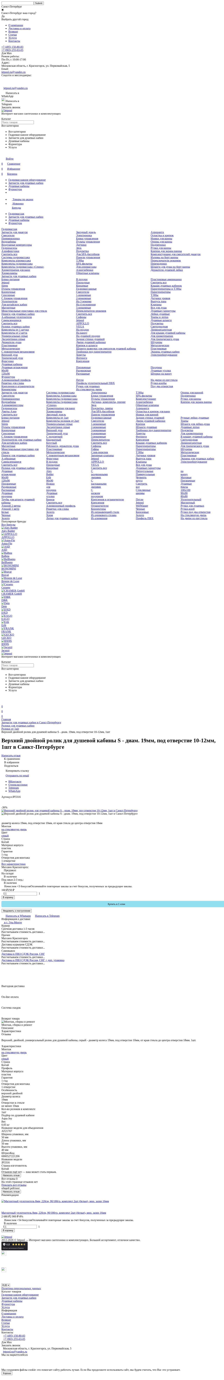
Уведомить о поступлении (16, 910)
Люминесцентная (161, 329)
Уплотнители (9, 301)
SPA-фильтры (84, 263)
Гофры (95, 449)
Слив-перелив (99, 452)
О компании (15, 25)
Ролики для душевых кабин (17, 468)
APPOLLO (82, 323)
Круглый (51, 442)
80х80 (184, 496)
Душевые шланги (161, 320)
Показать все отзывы (13, 1185)
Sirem (4, 285)
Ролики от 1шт (10, 728)
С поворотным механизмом (17, 351)
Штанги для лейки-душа (195, 424)
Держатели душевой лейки (167, 269)
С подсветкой (54, 436)
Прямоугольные (145, 474)
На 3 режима (83, 301)
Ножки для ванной (147, 414)
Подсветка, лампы (102, 408)
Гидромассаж (16, 213)
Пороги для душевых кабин (18, 313)
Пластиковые (9, 345)
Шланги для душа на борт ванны (170, 266)
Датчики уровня (160, 298)
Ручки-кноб (188, 508)
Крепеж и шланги (86, 345)
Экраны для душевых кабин (197, 458)
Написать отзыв (11, 1175)
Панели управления (88, 257)
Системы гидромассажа (15, 257)
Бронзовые (142, 512)
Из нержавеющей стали (105, 512)
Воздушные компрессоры (16, 244)
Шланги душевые (146, 427)
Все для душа (159, 307)
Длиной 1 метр (10, 508)
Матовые (186, 477)
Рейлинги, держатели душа (62, 446)
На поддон (82, 329)
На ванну (81, 332)
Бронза (50, 499)
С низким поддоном (97, 493)
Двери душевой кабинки (91, 342)
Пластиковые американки (166, 279)
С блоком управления (14, 298)
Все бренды (8, 524)
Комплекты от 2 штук (14, 332)
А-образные (8, 458)
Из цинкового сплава (103, 515)
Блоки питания (10, 279)
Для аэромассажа (86, 266)
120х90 (5, 373)
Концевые (82, 285)
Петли (80, 379)
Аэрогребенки (84, 269)
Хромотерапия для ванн (15, 269)
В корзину (8, 897)
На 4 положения (86, 304)
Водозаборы (8, 241)
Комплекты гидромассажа (17, 263)
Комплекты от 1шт (57, 417)
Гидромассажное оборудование (27, 179)
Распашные (83, 373)
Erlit (48, 477)
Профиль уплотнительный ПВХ (95, 383)
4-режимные (98, 433)
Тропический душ (12, 357)
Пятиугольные (144, 471)
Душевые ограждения (14, 367)
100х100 (185, 490)
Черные (5, 515)
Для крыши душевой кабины (168, 332)
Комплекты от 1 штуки (15, 329)
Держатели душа (11, 342)
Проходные (83, 282)
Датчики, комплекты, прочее (108, 401)
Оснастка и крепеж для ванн (153, 411)
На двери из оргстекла (164, 379)
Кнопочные (8, 291)
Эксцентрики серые (13, 339)
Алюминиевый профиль (16, 379)
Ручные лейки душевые (195, 417)
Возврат (13, 31)
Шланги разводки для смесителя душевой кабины (106, 348)
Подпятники (158, 244)
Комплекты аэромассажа (16, 260)
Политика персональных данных (21, 1288)
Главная (6, 719)
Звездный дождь (86, 232)
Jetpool (5, 282)
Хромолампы (9, 273)
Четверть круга (141, 479)
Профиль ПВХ (144, 518)
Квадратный (53, 439)
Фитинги (81, 357)
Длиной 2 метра (10, 505)
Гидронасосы (9, 247)
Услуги (12, 37)
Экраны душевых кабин (165, 351)
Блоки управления (87, 238)
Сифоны (81, 317)
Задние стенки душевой (90, 339)
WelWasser (142, 505)
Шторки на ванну (161, 373)
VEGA (80, 326)
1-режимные (83, 295)
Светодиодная (159, 326)
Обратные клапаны (87, 273)
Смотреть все (9, 254)
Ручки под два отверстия (195, 512)
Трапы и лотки (159, 317)
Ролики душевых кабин (15, 326)
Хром (49, 515)
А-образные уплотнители (16, 317)
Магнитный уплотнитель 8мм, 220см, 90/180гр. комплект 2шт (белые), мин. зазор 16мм (53, 1212)
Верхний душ (9, 354)
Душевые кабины (18, 186)
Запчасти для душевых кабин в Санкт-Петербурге (31, 722)
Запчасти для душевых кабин (25, 182)
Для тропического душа (165, 339)
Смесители (8, 235)
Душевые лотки (190, 427)
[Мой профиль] (3, 701)
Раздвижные (83, 370)
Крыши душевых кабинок (166, 285)
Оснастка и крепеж (162, 235)
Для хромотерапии (162, 335)
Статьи (12, 34)
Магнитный (188, 502)
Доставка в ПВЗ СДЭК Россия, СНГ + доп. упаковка (32, 960)
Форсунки (7, 361)
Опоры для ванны (161, 241)
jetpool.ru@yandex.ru (13, 72)
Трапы (184, 420)
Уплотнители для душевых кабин (21, 439)
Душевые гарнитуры (163, 310)
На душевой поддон (88, 335)
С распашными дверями (99, 483)
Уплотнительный (191, 499)
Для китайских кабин (14, 304)
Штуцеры (156, 342)
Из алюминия (99, 518)
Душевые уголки (161, 370)
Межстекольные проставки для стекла (24, 310)
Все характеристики (13, 863)
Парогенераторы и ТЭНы (166, 288)
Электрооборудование (164, 354)
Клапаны (156, 304)
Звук (79, 247)
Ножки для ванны (161, 238)
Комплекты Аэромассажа (61, 395)
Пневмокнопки (10, 238)
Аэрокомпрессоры (12, 405)
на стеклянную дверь (14, 829)
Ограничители (99, 505)
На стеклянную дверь (89, 389)
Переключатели (100, 439)
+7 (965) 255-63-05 (12, 50)
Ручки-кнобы (159, 383)
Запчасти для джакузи (14, 232)
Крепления (82, 361)
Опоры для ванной (192, 392)
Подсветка (82, 251)
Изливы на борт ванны (164, 257)
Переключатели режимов (166, 260)
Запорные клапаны (102, 455)
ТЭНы (80, 260)
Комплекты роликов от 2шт (62, 420)
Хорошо (7, 1373)
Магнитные (8, 307)
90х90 (4, 370)
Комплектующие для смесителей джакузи (176, 254)
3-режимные (98, 430)
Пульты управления (88, 241)
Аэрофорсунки (10, 251)
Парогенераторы (161, 291)
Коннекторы (8, 389)
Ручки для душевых (88, 386)
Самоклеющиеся (11, 320)
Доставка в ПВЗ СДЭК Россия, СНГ (23, 953)
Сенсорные (8, 295)
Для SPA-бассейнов (88, 254)
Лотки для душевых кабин (62, 518)
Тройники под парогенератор (93, 351)
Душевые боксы (186, 485)
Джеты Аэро (8, 411)
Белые (5, 512)
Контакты (14, 40)
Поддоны (156, 367)
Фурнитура (15, 189)
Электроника (84, 235)
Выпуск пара (158, 301)
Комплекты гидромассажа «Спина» (22, 266)
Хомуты (81, 354)
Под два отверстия (162, 386)
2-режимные (83, 298)
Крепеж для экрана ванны (166, 251)
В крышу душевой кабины (196, 436)
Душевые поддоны (7, 495)
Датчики (81, 244)
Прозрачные (83, 367)
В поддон (82, 279)
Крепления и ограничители (17, 386)
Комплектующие (146, 398)
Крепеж (140, 424)
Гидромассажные (86, 288)
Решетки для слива (12, 383)
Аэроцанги (157, 232)
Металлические (10, 348)
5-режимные (83, 307)
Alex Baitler (50, 473)
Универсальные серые (14, 335)
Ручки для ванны (161, 247)
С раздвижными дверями (99, 474)
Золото (5, 518)
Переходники (159, 263)
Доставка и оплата (19, 28)
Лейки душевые (160, 313)
